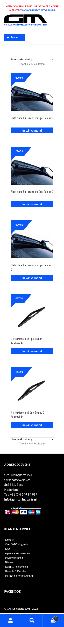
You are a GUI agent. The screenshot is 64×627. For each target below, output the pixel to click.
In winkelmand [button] (32, 130)
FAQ (7, 549)
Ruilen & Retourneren (16, 567)
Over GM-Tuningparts (16, 544)
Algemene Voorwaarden (17, 553)
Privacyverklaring (14, 558)
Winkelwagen (49, 617)
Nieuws (9, 562)
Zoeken (32, 620)
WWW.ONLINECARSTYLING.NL (37, 10)
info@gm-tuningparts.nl (20, 499)
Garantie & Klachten (15, 571)
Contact (9, 540)
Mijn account (10, 620)
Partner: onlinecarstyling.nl (19, 576)
